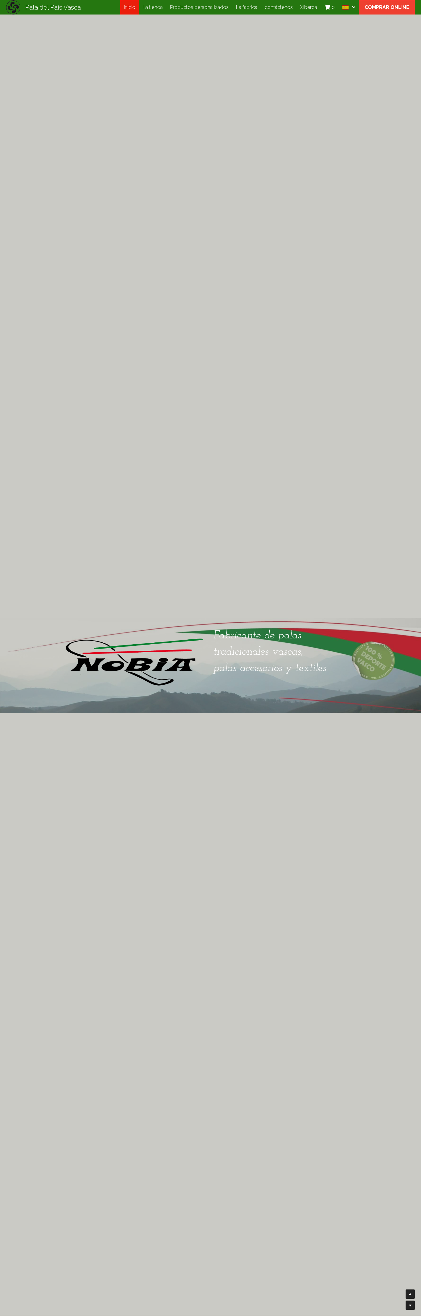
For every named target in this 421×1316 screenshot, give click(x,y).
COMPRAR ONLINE (387, 7)
